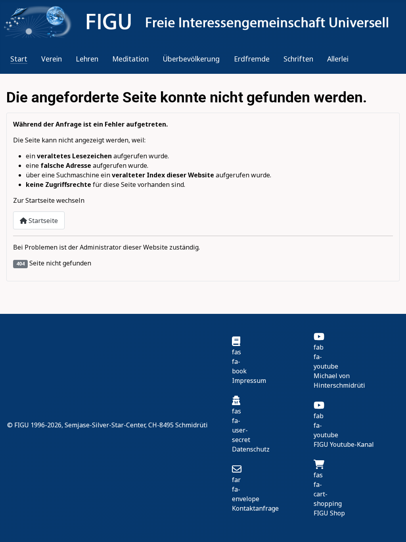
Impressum (249, 380)
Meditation (130, 58)
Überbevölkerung (191, 58)
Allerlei (338, 58)
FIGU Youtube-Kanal (344, 444)
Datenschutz (251, 449)
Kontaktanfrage (255, 508)
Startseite (42, 220)
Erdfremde (252, 58)
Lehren (87, 58)
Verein (51, 58)
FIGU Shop (329, 513)
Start (18, 58)
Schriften (298, 58)
